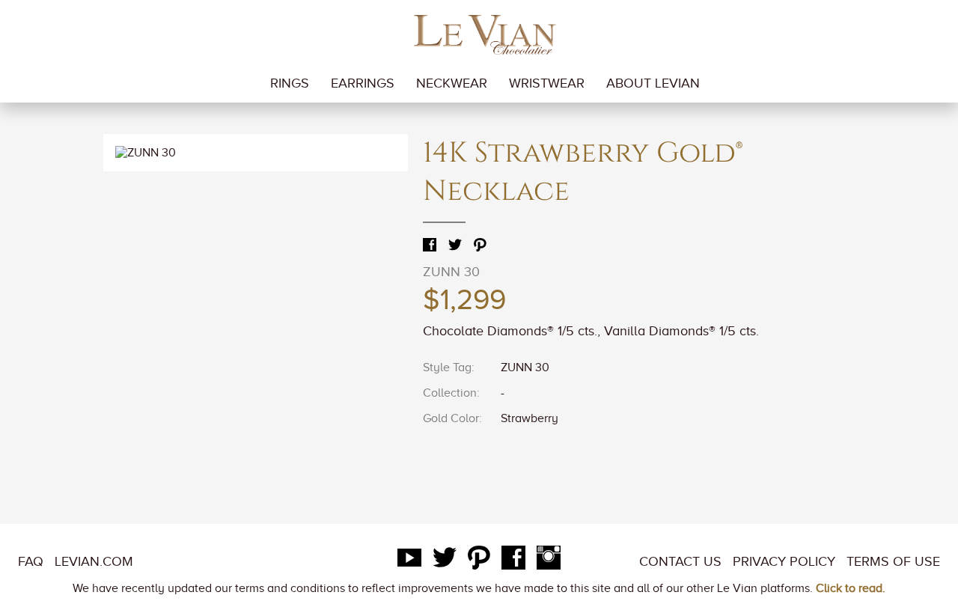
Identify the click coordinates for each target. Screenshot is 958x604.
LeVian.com (94, 561)
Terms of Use (893, 561)
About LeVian (653, 83)
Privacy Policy (784, 561)
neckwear (451, 83)
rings (289, 83)
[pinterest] (479, 561)
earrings (362, 83)
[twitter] (445, 561)
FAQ (30, 561)
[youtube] (409, 561)
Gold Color (451, 418)
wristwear (547, 83)
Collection (450, 393)
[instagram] (549, 561)
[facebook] (513, 561)
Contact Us (680, 561)
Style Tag (447, 367)
